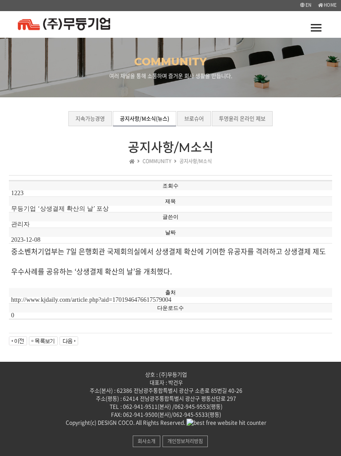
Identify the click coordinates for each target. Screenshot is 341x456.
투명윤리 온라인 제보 (242, 119)
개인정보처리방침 (185, 441)
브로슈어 (194, 119)
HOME (330, 4)
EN (308, 4)
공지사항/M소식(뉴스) (144, 119)
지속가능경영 (90, 119)
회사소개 (146, 441)
